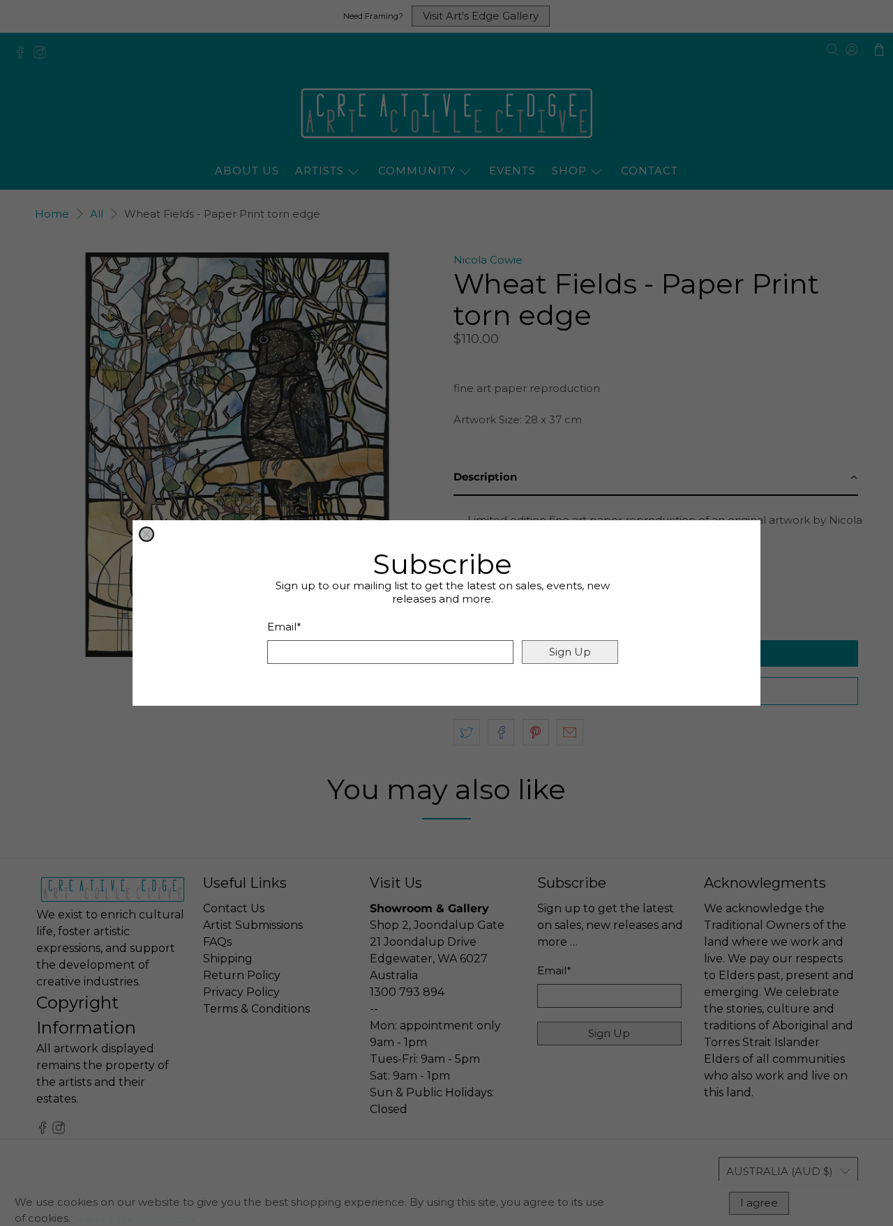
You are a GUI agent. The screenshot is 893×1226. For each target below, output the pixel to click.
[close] (146, 534)
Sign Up (570, 651)
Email (284, 626)
